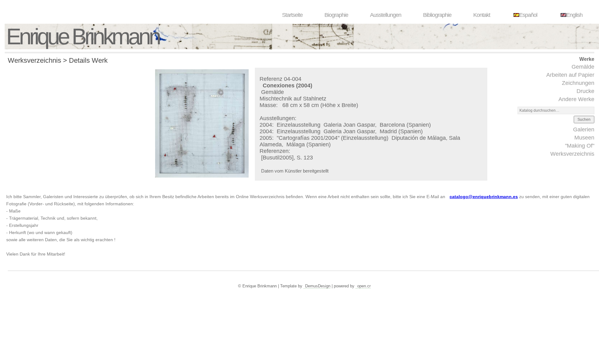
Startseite (292, 15)
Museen (584, 137)
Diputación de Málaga (419, 138)
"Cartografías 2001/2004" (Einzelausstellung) (333, 138)
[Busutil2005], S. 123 (287, 157)
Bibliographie (437, 15)
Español (528, 15)
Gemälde (583, 67)
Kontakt (481, 15)
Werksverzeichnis (572, 154)
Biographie (336, 15)
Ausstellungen (385, 15)
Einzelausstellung (299, 125)
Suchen (584, 119)
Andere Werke (576, 99)
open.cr (364, 286)
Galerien (583, 129)
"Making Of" (579, 146)
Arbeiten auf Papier (570, 75)
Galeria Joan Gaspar (349, 125)
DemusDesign (317, 286)
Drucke (585, 91)
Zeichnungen (578, 83)
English (574, 15)
